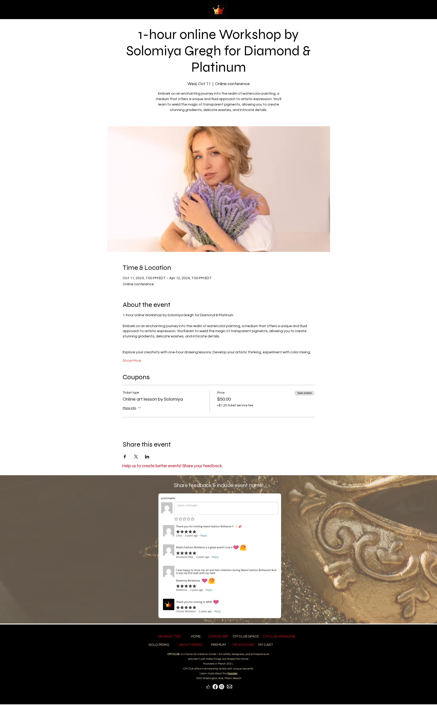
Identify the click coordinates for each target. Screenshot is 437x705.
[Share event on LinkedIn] (147, 456)
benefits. (248, 668)
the (230, 673)
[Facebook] (215, 686)
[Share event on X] (136, 456)
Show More (132, 360)
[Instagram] (221, 686)
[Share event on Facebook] (125, 456)
